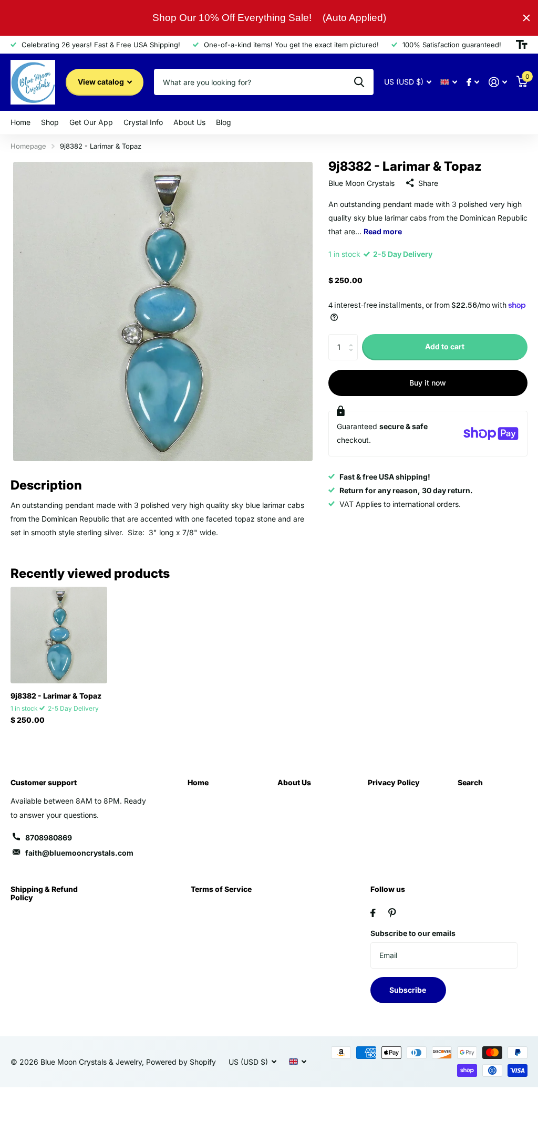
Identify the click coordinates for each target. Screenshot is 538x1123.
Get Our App (91, 122)
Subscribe (408, 989)
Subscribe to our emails (413, 933)
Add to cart (444, 346)
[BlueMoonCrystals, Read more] (473, 82)
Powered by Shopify (181, 1061)
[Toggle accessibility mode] (521, 44)
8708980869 (48, 837)
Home (198, 782)
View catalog (102, 81)
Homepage (28, 146)
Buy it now (427, 382)
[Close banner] (526, 18)
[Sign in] (498, 82)
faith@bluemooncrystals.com (79, 852)
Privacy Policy (394, 782)
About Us (294, 782)
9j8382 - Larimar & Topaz (56, 695)
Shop (50, 122)
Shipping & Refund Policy (44, 893)
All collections (20, 122)
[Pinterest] (392, 913)
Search (470, 782)
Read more (383, 231)
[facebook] (373, 913)
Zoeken (359, 82)
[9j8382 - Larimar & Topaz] (59, 635)
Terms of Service (221, 889)
